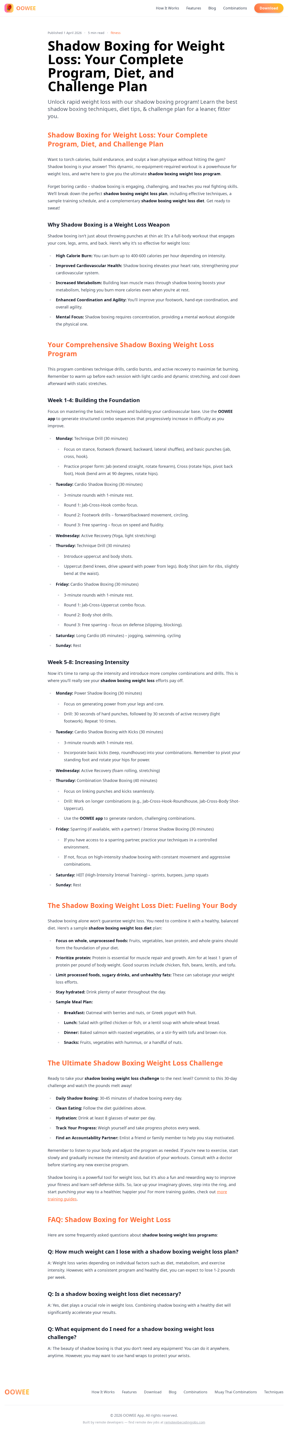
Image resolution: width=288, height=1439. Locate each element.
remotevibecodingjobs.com (184, 1422)
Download (269, 8)
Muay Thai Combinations (236, 1391)
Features (193, 8)
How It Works (167, 8)
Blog (212, 8)
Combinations (235, 8)
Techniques (274, 1391)
